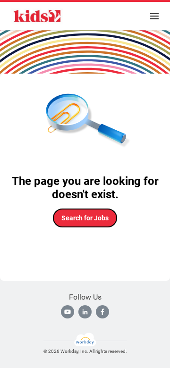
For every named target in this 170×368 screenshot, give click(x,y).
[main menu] (154, 16)
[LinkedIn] (85, 311)
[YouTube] (67, 311)
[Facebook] (102, 311)
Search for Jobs (85, 218)
